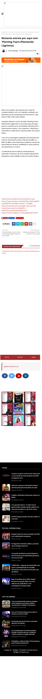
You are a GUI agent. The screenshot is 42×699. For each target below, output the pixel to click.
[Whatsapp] (22, 224)
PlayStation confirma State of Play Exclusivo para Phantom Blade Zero (25, 642)
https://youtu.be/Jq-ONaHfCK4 (14, 208)
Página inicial (6, 32)
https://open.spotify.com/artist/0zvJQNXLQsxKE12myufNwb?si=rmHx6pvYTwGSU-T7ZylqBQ (20, 202)
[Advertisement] (21, 312)
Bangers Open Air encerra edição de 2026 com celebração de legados (25, 535)
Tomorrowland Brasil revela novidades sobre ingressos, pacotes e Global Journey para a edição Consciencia (24, 603)
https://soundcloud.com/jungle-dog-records (19, 206)
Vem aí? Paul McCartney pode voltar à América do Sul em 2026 (24, 613)
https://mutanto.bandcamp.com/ (15, 210)
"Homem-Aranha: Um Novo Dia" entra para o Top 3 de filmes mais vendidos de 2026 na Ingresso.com (25, 476)
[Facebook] (14, 224)
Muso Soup (16, 32)
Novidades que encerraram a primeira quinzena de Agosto (24, 622)
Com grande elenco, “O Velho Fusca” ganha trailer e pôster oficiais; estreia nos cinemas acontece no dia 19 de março (25, 507)
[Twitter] (18, 224)
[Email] (30, 224)
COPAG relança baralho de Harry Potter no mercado (25, 518)
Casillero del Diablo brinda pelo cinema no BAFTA (25, 496)
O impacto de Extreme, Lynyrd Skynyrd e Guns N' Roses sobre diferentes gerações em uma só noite (25, 555)
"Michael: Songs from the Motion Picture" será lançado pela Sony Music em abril (24, 486)
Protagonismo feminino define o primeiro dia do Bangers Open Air (25, 545)
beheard (11, 218)
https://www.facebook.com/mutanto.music (18, 199)
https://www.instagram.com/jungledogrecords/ (20, 213)
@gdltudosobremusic (11, 366)
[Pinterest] (26, 224)
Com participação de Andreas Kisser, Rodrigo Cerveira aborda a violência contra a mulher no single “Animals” (23, 632)
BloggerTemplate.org (21, 652)
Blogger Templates (20, 650)
